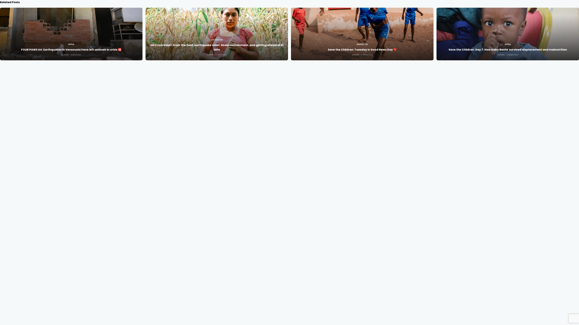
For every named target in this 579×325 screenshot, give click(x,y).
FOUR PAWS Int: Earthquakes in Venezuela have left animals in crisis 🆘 (71, 49)
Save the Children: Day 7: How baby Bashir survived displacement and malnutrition (508, 49)
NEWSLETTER (362, 44)
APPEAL (71, 44)
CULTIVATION (217, 40)
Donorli (65, 55)
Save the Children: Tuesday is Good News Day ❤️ (362, 49)
